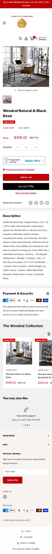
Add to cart (26, 177)
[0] (32, 38)
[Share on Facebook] (31, 203)
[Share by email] (47, 203)
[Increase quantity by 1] (35, 147)
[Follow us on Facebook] (5, 497)
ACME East (8, 128)
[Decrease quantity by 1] (17, 147)
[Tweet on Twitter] (42, 203)
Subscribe (12, 480)
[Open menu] (4, 23)
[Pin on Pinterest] (36, 203)
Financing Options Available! (20, 169)
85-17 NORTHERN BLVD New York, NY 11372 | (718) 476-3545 (26, 4)
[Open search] (20, 38)
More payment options (26, 193)
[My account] (26, 38)
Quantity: (7, 147)
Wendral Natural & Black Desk (18, 376)
